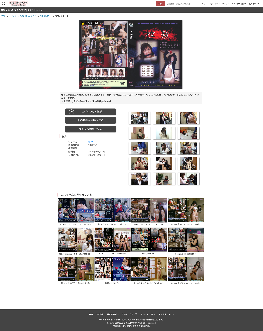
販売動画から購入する (91, 120)
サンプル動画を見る (90, 129)
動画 (160, 3)
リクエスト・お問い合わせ (235, 3)
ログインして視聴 (90, 111)
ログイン (255, 3)
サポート (216, 3)
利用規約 (100, 314)
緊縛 (90, 141)
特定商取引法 (113, 314)
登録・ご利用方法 (129, 314)
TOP (91, 314)
